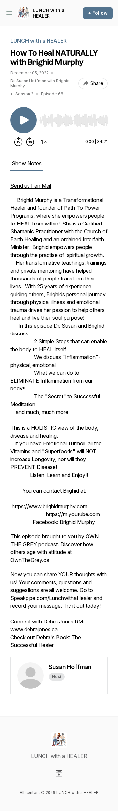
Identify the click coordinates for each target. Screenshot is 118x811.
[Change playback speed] (43, 141)
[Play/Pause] (23, 120)
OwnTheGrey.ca (29, 560)
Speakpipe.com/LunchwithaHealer (51, 598)
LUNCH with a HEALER (49, 13)
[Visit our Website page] (59, 773)
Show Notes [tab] (27, 163)
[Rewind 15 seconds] (18, 141)
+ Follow (98, 13)
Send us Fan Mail (30, 185)
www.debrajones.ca (34, 629)
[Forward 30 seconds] (30, 141)
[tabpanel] (59, 419)
